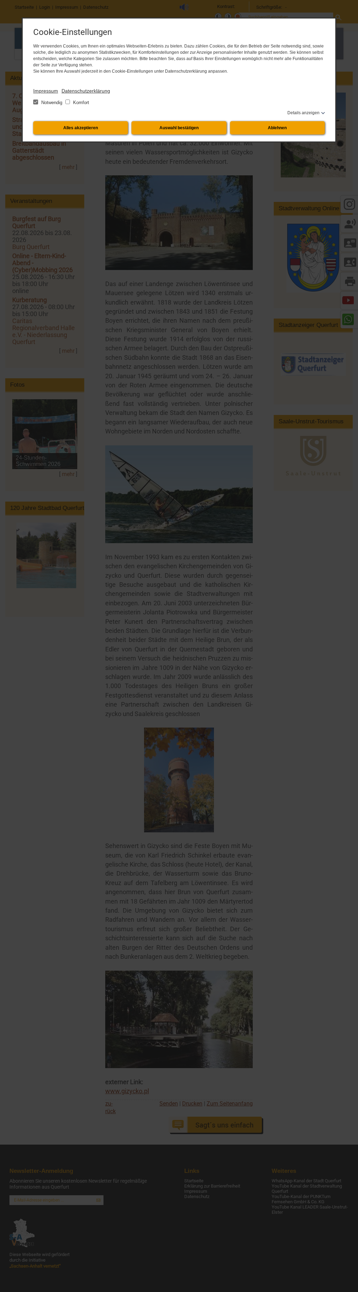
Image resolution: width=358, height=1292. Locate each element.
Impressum (45, 91)
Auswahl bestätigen (179, 127)
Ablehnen (277, 127)
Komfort (80, 102)
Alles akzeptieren (80, 127)
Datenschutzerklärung (86, 91)
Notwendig (52, 102)
